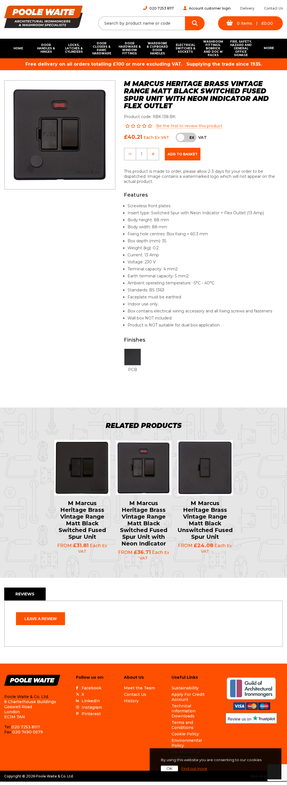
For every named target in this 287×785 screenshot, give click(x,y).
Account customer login (210, 8)
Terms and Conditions (183, 725)
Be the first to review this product (189, 125)
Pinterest (91, 713)
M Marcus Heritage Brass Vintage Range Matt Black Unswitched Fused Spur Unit (205, 520)
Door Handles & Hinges (46, 48)
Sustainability (185, 687)
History (131, 700)
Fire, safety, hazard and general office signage (241, 49)
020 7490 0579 (27, 732)
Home (18, 48)
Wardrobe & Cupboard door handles (157, 48)
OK (169, 768)
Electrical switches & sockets (185, 48)
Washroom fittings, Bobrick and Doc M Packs (213, 49)
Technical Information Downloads (184, 711)
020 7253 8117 (161, 8)
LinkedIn (91, 700)
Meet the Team (139, 687)
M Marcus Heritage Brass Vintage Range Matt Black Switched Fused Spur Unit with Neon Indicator (143, 523)
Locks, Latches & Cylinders (74, 48)
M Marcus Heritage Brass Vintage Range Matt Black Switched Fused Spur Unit (82, 520)
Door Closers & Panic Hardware (101, 48)
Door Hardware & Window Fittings (130, 48)
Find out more (194, 768)
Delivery (247, 8)
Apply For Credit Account (188, 697)
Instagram (92, 707)
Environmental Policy (187, 743)
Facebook (91, 687)
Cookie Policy (185, 733)
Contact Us (273, 8)
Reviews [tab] (24, 594)
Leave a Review (40, 618)
